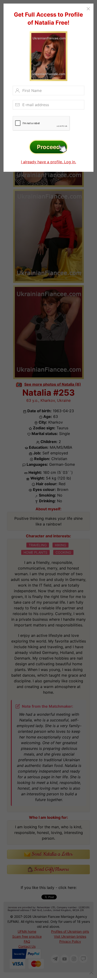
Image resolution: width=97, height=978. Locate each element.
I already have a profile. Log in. (48, 161)
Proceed (48, 147)
